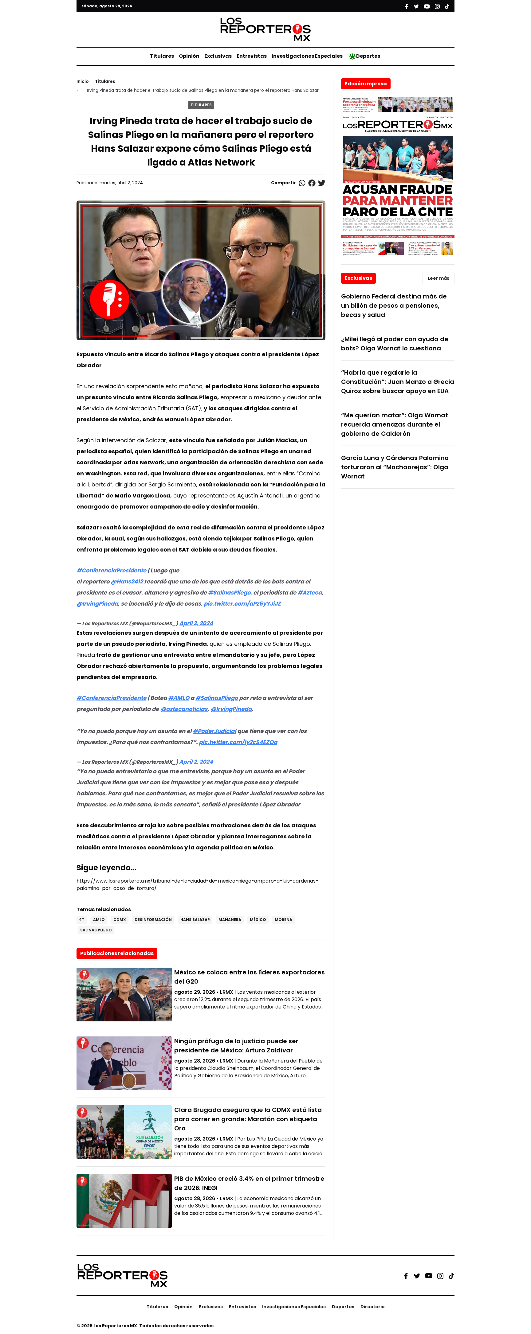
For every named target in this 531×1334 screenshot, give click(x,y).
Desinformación (153, 919)
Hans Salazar (195, 919)
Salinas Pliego (96, 930)
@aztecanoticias (183, 709)
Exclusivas (218, 56)
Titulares (162, 56)
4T (82, 919)
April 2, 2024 (196, 623)
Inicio (83, 81)
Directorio (372, 1307)
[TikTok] (451, 1275)
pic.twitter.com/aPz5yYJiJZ (242, 603)
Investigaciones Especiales (307, 56)
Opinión (189, 56)
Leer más (438, 278)
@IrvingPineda (97, 603)
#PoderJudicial (214, 731)
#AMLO (178, 698)
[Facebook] (406, 1275)
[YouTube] (428, 1276)
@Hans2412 (127, 581)
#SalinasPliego (229, 592)
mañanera (229, 919)
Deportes (368, 56)
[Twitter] (417, 1275)
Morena (283, 919)
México (258, 919)
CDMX (119, 919)
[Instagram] (440, 1275)
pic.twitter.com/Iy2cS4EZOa (238, 742)
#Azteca (309, 592)
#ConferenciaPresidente (111, 570)
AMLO (99, 919)
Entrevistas (252, 56)
